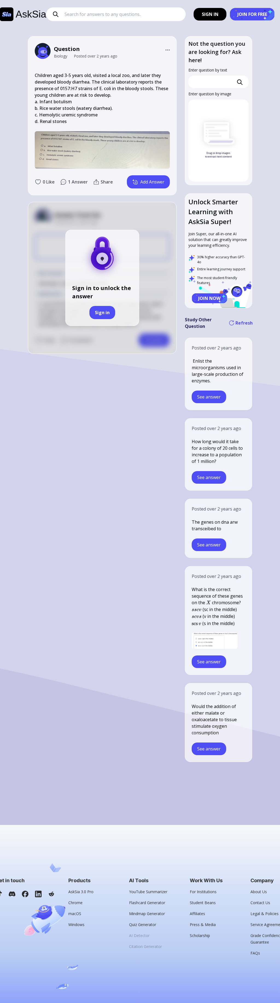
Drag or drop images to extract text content (218, 155)
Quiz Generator (142, 924)
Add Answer (152, 182)
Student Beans (203, 902)
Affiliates (197, 913)
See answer (209, 397)
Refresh (243, 323)
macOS (74, 913)
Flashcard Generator (147, 902)
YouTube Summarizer (148, 891)
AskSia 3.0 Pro (81, 891)
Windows (76, 924)
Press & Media (203, 924)
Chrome (75, 902)
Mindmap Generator (147, 913)
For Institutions (203, 891)
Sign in (102, 313)
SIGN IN (210, 14)
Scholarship (200, 935)
